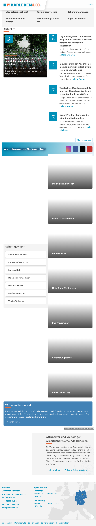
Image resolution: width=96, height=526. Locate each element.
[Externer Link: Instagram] (68, 149)
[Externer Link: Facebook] (75, 149)
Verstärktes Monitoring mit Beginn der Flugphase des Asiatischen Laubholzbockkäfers (75, 91)
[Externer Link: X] (82, 149)
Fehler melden (62, 523)
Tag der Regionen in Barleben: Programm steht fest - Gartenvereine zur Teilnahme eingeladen (75, 41)
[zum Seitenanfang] (92, 517)
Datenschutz (20, 523)
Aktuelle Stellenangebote (76, 470)
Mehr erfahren (68, 55)
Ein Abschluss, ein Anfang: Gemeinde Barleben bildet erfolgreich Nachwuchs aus (75, 66)
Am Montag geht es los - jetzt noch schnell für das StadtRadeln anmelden (23, 61)
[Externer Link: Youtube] (89, 149)
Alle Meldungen (84, 140)
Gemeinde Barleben (11, 491)
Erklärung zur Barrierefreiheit (41, 523)
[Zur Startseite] (23, 5)
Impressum (7, 523)
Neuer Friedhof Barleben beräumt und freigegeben (74, 116)
